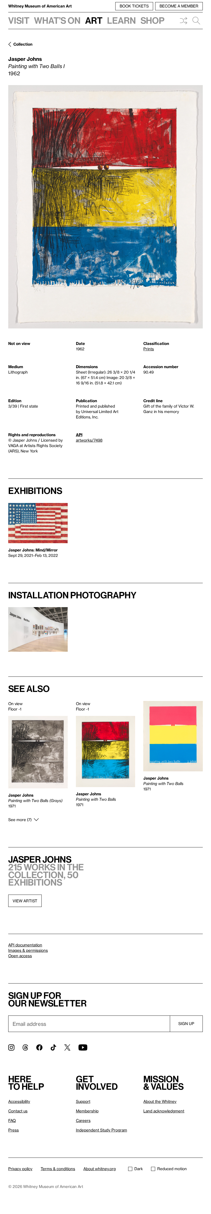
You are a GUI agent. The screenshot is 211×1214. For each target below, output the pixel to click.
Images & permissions (28, 950)
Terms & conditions (58, 1168)
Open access (20, 955)
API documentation (25, 945)
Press (13, 1130)
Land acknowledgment (163, 1111)
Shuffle (183, 20)
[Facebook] (39, 1047)
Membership (87, 1111)
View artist (25, 900)
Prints (148, 348)
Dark (138, 1168)
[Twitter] (67, 1047)
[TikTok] (53, 1047)
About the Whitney (160, 1101)
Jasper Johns (25, 59)
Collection (22, 44)
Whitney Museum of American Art (40, 6)
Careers (83, 1120)
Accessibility (19, 1101)
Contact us (18, 1111)
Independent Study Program (101, 1130)
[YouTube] (82, 1047)
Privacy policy (20, 1168)
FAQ (12, 1120)
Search (196, 20)
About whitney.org (99, 1168)
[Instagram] (11, 1047)
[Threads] (25, 1047)
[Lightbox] (105, 206)
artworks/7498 (89, 440)
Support (83, 1101)
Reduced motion (172, 1168)
